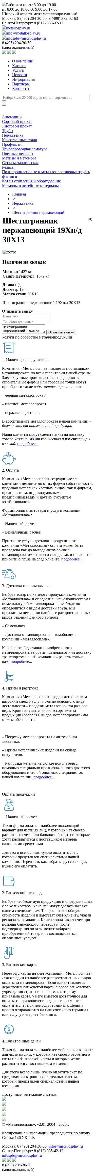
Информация (23, 79)
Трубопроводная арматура (24, 149)
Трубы (7, 130)
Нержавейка (12, 135)
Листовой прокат (17, 126)
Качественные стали (19, 140)
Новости (19, 75)
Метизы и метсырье (19, 158)
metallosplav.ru (18, 28)
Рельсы (8, 167)
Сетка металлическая (20, 162)
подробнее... (28, 443)
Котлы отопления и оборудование (31, 181)
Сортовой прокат (17, 121)
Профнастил (13, 144)
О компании (22, 61)
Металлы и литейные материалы (30, 185)
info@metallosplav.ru (23, 33)
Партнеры (21, 84)
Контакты (20, 88)
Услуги (18, 70)
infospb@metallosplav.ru (26, 38)
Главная (19, 194)
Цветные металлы (17, 153)
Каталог (19, 65)
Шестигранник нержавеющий (38, 212)
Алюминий (12, 117)
